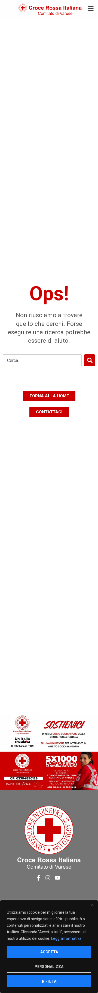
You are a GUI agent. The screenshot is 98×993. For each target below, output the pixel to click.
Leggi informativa (66, 938)
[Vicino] (92, 904)
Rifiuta (49, 981)
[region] (49, 946)
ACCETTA (49, 952)
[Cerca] (89, 360)
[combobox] (42, 360)
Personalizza (49, 966)
